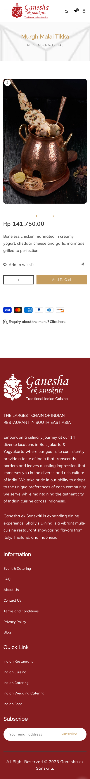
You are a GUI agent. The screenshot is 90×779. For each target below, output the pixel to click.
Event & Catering (17, 568)
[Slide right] (53, 216)
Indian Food (12, 704)
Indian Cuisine (14, 672)
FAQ (6, 579)
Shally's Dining (39, 523)
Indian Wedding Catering (24, 693)
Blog (7, 632)
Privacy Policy (14, 622)
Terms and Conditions (21, 611)
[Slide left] (36, 216)
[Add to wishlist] (16, 264)
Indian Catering (16, 682)
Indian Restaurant (18, 661)
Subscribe (69, 734)
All (28, 45)
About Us (11, 589)
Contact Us (12, 600)
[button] (6, 11)
